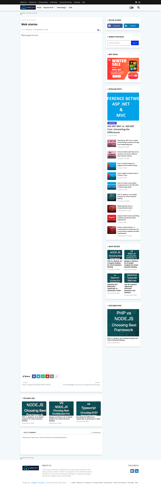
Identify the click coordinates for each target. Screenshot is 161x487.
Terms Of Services (66, 2)
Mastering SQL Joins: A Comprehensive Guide (125, 207)
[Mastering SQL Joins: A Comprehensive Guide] (111, 209)
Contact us (32, 2)
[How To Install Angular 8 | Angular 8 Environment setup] (111, 166)
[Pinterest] (47, 376)
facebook (116, 26)
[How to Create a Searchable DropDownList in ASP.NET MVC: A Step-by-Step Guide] (111, 186)
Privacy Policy (43, 2)
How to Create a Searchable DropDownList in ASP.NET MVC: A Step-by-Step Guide (128, 185)
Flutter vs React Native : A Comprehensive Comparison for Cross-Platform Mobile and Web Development (128, 230)
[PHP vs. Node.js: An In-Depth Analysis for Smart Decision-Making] (111, 197)
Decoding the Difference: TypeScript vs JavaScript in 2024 (88, 418)
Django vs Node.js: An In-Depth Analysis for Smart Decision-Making (60, 419)
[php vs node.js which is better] (123, 322)
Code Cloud (62, 483)
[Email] (52, 376)
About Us (23, 2)
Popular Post (48, 7)
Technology (61, 7)
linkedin (133, 26)
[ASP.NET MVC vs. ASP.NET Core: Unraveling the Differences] (123, 107)
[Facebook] (34, 376)
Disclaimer (54, 2)
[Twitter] (38, 376)
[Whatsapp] (43, 376)
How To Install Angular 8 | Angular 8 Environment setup (127, 164)
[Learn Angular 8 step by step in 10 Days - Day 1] (111, 176)
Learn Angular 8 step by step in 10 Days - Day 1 (127, 174)
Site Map (77, 2)
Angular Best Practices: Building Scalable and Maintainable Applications (128, 218)
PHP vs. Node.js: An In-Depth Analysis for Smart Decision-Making (33, 419)
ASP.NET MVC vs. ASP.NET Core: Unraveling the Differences (120, 129)
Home (39, 7)
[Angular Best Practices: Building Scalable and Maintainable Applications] (111, 218)
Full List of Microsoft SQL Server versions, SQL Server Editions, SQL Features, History (128, 154)
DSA (83, 2)
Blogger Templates (38, 483)
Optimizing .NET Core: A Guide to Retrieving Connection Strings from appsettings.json (128, 142)
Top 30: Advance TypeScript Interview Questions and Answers (130, 288)
